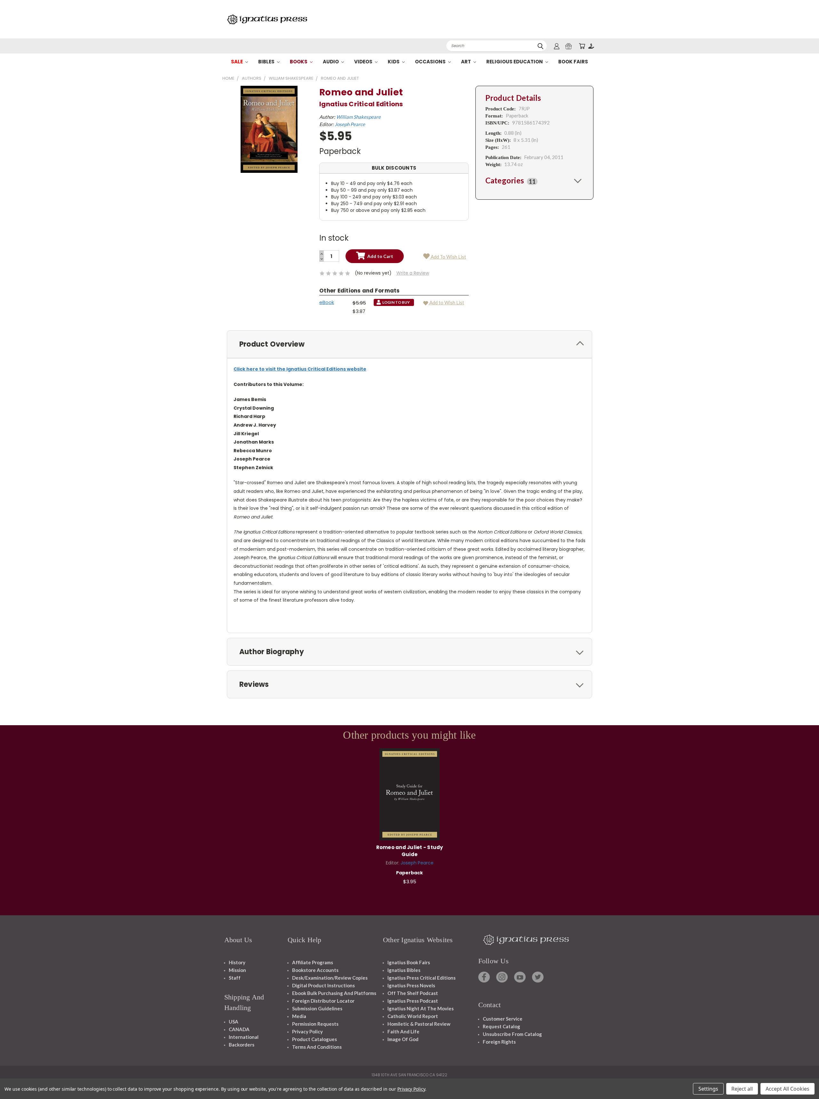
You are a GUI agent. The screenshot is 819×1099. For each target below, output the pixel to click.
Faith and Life (403, 1031)
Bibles (266, 61)
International (243, 1037)
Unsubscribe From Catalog (512, 1034)
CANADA (239, 1029)
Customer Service (502, 1019)
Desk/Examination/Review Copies (330, 978)
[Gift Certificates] (568, 45)
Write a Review (412, 273)
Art (466, 61)
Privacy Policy (307, 1031)
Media (299, 1016)
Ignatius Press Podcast (412, 1001)
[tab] (534, 180)
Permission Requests (315, 1024)
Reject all (742, 1088)
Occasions (431, 61)
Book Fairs (573, 61)
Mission (237, 970)
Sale (237, 61)
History (237, 962)
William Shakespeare (358, 117)
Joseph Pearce (350, 124)
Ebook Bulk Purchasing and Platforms (334, 993)
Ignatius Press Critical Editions (421, 978)
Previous (802, 1079)
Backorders (241, 1044)
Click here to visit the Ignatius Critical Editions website (300, 369)
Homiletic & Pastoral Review (418, 1024)
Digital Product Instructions (323, 985)
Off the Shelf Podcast (412, 993)
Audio (331, 61)
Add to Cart (410, 793)
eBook (326, 302)
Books (299, 61)
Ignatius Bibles (403, 970)
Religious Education (515, 61)
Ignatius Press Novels (411, 985)
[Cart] (581, 45)
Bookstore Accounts (315, 970)
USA (233, 1021)
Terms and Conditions (317, 1047)
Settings (708, 1088)
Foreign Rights (499, 1042)
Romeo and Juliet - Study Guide (409, 851)
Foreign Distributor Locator (323, 1001)
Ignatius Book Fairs (408, 962)
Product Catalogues (314, 1039)
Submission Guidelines (317, 1008)
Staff (235, 978)
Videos (363, 61)
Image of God (402, 1039)
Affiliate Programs (312, 962)
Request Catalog (501, 1026)
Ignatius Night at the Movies (420, 1008)
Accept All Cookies (787, 1088)
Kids (394, 61)
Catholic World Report (412, 1016)
